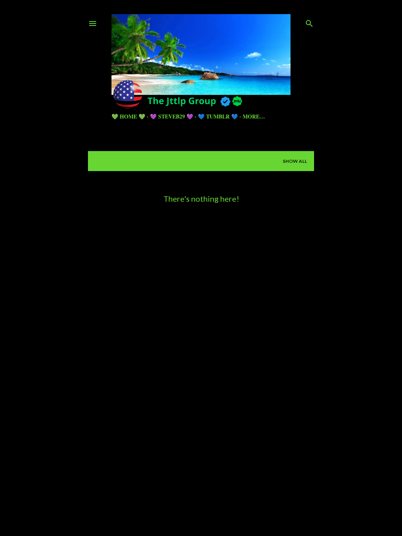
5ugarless (220, 500)
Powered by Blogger (207, 486)
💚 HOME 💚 (128, 116)
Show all (295, 161)
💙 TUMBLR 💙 (218, 116)
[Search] (309, 21)
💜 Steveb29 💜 (171, 116)
